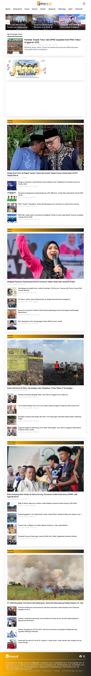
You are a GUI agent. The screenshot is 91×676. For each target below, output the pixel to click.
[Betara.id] (44, 3)
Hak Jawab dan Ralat (32, 671)
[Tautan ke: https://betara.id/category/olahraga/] (82, 442)
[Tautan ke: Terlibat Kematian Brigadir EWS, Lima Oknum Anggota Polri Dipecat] (12, 398)
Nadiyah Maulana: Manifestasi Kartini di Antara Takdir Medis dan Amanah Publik (41, 282)
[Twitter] (84, 656)
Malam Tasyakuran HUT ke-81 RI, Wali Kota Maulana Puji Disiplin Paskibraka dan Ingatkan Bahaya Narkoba (47, 630)
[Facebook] (80, 656)
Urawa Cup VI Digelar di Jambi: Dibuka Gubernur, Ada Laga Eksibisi (42, 525)
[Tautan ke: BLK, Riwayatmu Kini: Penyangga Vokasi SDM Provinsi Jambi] (12, 325)
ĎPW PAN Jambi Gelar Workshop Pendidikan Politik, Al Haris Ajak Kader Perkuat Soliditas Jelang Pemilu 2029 (50, 216)
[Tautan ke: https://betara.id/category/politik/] (82, 121)
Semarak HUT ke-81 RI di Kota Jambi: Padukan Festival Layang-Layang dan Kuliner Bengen (44, 26)
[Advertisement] (45, 99)
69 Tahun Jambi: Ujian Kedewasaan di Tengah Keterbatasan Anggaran (44, 299)
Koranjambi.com (76, 663)
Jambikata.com (37, 665)
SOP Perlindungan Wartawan (72, 671)
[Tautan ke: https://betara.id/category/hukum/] (82, 336)
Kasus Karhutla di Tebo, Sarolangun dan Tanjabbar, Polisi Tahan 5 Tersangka (39, 388)
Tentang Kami (10, 673)
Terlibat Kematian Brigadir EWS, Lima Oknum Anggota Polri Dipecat (43, 395)
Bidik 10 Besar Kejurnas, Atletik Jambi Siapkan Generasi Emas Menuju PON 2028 (47, 503)
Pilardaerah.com (65, 665)
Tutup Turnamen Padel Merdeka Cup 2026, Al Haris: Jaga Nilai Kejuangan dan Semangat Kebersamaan (18, 26)
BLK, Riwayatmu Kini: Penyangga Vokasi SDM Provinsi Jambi (40, 321)
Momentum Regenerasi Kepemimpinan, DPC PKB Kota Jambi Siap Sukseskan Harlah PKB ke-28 (50, 194)
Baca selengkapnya (41, 49)
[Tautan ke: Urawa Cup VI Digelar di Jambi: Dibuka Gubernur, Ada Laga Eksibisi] (12, 529)
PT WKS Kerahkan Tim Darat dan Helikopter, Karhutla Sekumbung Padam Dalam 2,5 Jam (45, 603)
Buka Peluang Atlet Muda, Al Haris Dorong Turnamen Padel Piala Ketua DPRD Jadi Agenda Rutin (42, 495)
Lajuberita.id (24, 665)
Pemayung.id (57, 667)
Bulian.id (45, 667)
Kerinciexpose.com (25, 669)
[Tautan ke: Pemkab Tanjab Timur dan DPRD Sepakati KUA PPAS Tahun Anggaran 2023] (15, 46)
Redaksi (57, 671)
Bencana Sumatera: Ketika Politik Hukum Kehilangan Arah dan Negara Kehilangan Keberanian (48, 311)
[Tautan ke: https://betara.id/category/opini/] (82, 229)
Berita (33, 45)
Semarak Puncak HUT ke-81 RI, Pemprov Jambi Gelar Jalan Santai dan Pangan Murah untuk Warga (49, 641)
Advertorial (27, 45)
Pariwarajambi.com (16, 667)
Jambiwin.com (79, 665)
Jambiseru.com (47, 663)
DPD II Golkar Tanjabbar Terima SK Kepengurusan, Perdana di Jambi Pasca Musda (48, 204)
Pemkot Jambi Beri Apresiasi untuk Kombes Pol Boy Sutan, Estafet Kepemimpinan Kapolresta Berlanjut (48, 619)
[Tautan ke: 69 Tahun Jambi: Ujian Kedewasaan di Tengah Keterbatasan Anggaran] (12, 303)
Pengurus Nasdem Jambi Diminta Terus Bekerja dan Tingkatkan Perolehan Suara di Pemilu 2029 (49, 183)
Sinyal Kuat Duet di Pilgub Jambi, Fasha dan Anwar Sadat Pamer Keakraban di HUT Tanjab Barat (42, 174)
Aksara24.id (10, 669)
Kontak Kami (47, 671)
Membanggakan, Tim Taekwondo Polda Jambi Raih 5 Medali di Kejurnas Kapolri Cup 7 (50, 514)
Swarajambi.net (32, 667)
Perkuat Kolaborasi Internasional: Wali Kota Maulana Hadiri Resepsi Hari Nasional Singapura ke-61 (48, 608)
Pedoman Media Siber (15, 671)
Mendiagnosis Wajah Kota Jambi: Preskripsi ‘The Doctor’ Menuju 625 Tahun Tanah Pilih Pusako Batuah (50, 289)
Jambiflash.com (61, 663)
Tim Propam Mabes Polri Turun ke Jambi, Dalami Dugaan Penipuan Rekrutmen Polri (48, 406)
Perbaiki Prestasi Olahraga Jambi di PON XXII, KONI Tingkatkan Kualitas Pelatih (47, 536)
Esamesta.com (51, 665)
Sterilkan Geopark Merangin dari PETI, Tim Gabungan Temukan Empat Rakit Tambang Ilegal (49, 418)
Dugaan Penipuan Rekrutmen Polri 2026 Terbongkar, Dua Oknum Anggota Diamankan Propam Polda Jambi (49, 429)
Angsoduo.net (11, 665)
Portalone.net (70, 667)
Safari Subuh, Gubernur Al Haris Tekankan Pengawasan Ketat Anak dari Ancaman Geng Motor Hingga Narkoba (71, 26)
